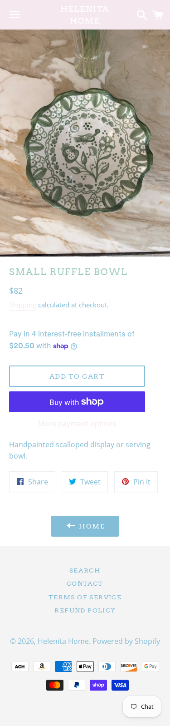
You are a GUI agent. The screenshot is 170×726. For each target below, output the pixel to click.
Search (85, 570)
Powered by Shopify (126, 641)
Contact (85, 583)
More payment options (77, 424)
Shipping (22, 304)
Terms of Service (85, 597)
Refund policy (84, 610)
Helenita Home (85, 14)
